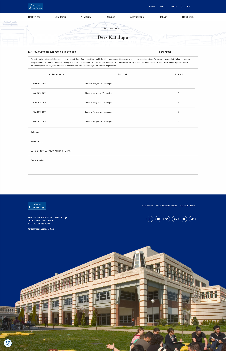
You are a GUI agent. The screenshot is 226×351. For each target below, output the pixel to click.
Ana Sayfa (114, 28)
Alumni (173, 6)
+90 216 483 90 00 (44, 220)
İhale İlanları (147, 205)
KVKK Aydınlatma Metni (166, 205)
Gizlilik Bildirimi (187, 205)
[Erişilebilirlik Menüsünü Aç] (8, 343)
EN (188, 6)
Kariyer (152, 6)
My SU (163, 6)
